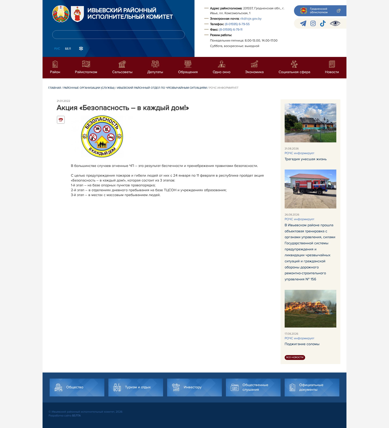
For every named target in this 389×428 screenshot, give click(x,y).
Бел (68, 48)
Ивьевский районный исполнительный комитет (130, 13)
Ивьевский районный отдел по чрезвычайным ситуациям (162, 88)
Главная (54, 88)
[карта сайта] (81, 48)
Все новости (295, 357)
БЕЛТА (76, 415)
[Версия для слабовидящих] (335, 23)
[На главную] (60, 13)
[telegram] (303, 23)
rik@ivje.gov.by (251, 19)
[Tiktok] (323, 23)
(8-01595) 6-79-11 (230, 30)
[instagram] (313, 23)
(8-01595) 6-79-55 (237, 24)
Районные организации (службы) (88, 88)
